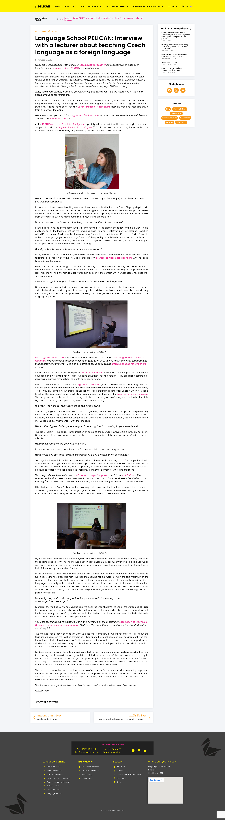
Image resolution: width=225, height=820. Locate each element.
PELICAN (171, 7)
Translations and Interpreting (147, 7)
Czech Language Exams (116, 7)
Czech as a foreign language (132, 394)
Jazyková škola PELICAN (41, 19)
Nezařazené (185, 118)
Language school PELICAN (65, 68)
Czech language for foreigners (94, 106)
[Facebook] (169, 90)
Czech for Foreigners (88, 7)
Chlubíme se (176, 113)
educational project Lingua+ (91, 475)
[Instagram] (176, 90)
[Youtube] (183, 90)
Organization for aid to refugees (75, 127)
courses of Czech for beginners (114, 257)
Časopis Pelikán (179, 109)
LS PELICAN (47, 124)
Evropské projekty (50, 31)
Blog (59, 19)
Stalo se (169, 122)
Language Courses (63, 7)
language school (59, 118)
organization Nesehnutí (89, 384)
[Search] (183, 6)
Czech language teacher (92, 64)
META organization (92, 372)
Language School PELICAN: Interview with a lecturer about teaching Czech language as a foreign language (103, 19)
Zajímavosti (181, 122)
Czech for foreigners (73, 124)
